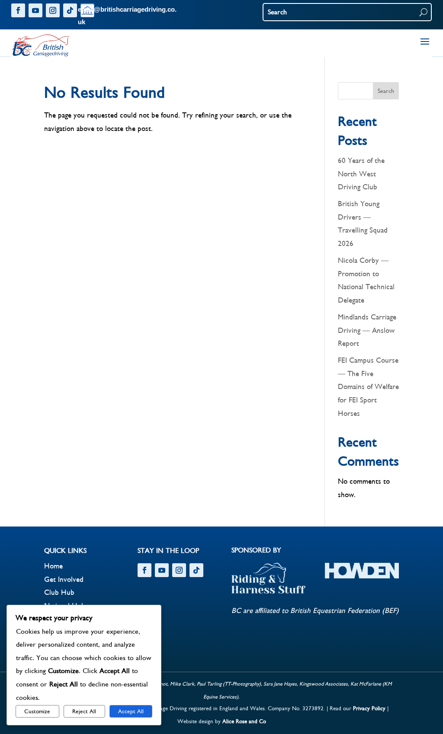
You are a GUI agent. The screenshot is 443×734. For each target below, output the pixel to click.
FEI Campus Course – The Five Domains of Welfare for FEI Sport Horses (368, 387)
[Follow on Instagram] (53, 10)
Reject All (84, 711)
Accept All (131, 711)
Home (53, 566)
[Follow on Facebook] (18, 10)
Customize (37, 711)
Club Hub (59, 593)
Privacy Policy (369, 708)
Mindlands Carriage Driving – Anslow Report (367, 330)
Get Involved (63, 580)
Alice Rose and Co (244, 721)
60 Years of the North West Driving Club (361, 174)
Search (386, 91)
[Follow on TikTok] (70, 10)
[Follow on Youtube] (35, 10)
